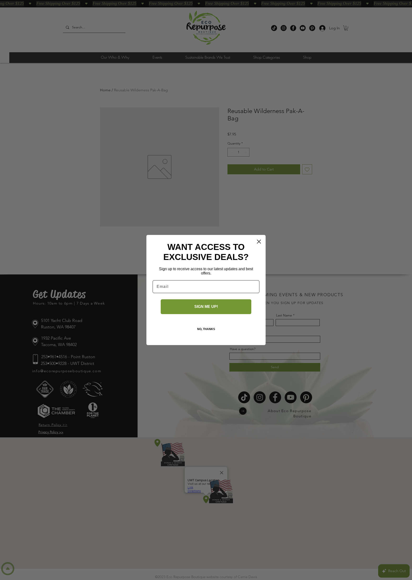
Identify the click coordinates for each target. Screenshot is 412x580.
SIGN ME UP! (206, 307)
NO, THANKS (206, 329)
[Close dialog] (259, 241)
